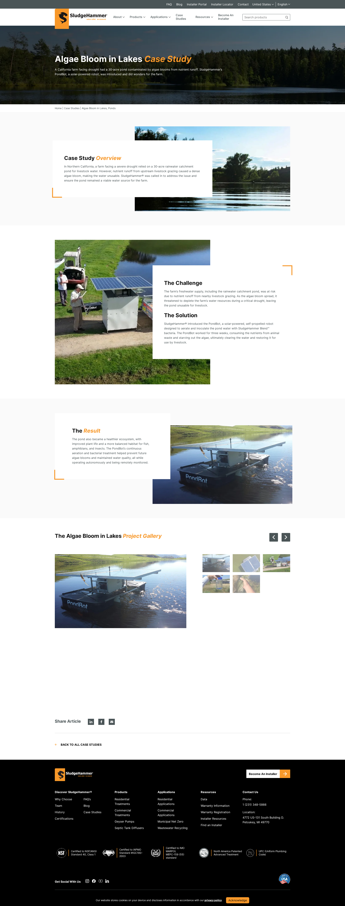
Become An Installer (226, 16)
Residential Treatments (122, 801)
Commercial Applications (166, 813)
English (282, 4)
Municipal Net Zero (170, 821)
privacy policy (213, 900)
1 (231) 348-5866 (254, 804)
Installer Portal (197, 4)
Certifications (64, 818)
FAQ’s (87, 799)
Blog (179, 4)
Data (204, 799)
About (117, 17)
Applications (159, 17)
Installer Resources (213, 818)
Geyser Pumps (124, 821)
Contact (243, 4)
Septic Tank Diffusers (129, 828)
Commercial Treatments (123, 813)
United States (261, 4)
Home (58, 108)
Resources (203, 17)
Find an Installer (211, 825)
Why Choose (63, 799)
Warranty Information (215, 805)
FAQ (169, 4)
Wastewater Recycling (173, 828)
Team (58, 805)
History (60, 812)
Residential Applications (166, 801)
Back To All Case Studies (81, 744)
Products (136, 17)
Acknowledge (237, 900)
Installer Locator (222, 4)
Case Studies (181, 16)
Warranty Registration (215, 812)
